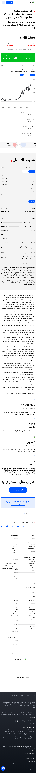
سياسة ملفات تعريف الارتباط (23, 722)
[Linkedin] (29, 526)
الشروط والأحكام (13, 720)
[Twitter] (23, 526)
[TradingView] (2, 526)
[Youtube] (18, 526)
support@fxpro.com (30, 753)
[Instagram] (7, 526)
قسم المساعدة (18, 504)
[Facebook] (34, 526)
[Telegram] (13, 526)
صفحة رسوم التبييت (9, 49)
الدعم (20, 746)
